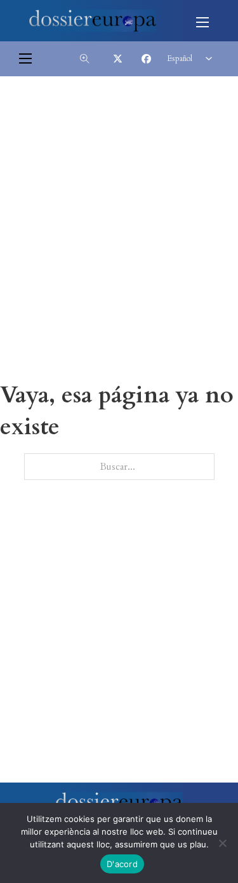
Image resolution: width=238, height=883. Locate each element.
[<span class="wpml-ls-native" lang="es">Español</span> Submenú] (209, 58)
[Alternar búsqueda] (84, 58)
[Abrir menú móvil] (202, 22)
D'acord (122, 864)
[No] (222, 843)
